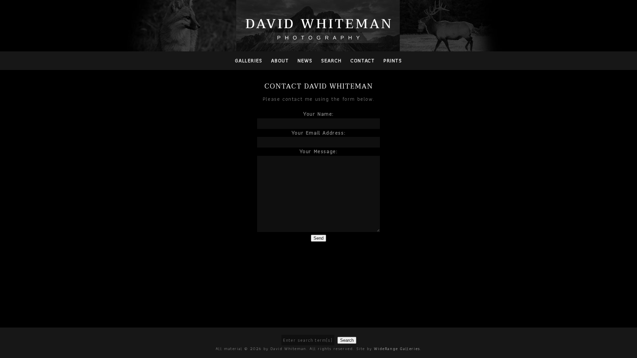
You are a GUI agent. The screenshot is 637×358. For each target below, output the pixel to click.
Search (331, 60)
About (280, 60)
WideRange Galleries (397, 348)
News (305, 60)
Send (318, 238)
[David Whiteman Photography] (318, 39)
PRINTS (393, 60)
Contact (362, 60)
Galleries (248, 60)
